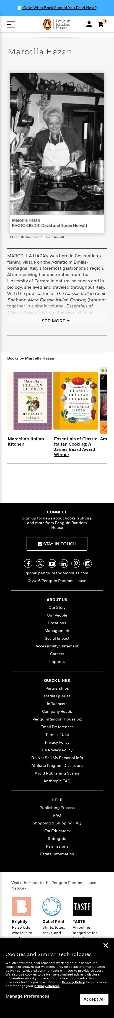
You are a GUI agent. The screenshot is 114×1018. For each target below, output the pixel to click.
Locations (57, 623)
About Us (57, 599)
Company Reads (57, 711)
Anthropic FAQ (57, 781)
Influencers (57, 703)
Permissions (57, 846)
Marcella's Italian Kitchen (26, 441)
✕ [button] (105, 946)
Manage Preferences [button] (27, 996)
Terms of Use (57, 734)
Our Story (57, 607)
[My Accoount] (89, 24)
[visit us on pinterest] (75, 563)
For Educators (57, 831)
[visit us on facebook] (28, 563)
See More (54, 321)
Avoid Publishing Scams (57, 773)
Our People (57, 615)
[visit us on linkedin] (63, 563)
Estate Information (57, 854)
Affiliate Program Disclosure (57, 765)
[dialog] (57, 978)
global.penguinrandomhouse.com (57, 573)
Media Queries (57, 696)
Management (57, 630)
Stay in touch (59, 544)
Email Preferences (57, 727)
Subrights (57, 838)
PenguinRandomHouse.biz (57, 719)
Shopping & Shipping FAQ (57, 823)
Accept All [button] (94, 999)
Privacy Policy (57, 742)
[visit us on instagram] (87, 563)
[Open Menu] (11, 24)
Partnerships (57, 688)
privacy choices (46, 986)
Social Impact (57, 638)
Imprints (57, 661)
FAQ (57, 815)
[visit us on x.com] (40, 563)
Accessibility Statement (57, 646)
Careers (57, 654)
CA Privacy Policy (57, 750)
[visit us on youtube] (52, 563)
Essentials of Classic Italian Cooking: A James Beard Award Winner (75, 447)
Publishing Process (57, 807)
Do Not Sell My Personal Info (57, 757)
